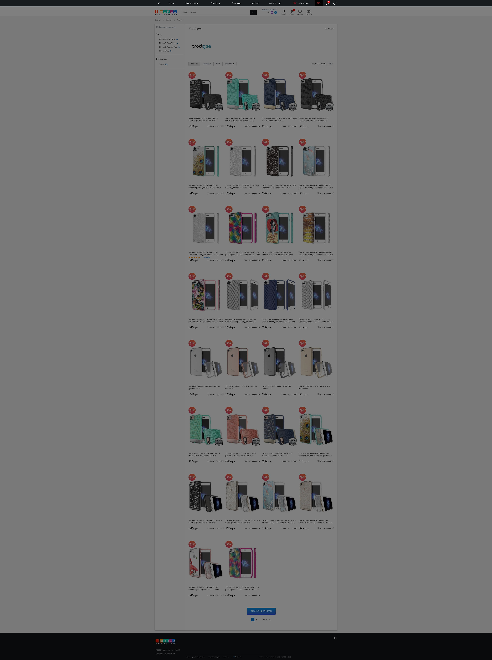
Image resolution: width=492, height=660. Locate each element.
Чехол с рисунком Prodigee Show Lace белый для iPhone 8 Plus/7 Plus (242, 187)
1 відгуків (206, 257)
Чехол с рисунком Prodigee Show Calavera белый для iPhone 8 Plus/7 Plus (205, 254)
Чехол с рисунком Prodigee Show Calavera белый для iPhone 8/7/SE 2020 (316, 522)
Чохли (171, 3)
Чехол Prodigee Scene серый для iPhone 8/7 (276, 388)
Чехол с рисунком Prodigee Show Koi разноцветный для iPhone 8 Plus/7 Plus (316, 187)
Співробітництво (214, 657)
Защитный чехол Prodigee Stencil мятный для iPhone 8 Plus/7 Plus (240, 120)
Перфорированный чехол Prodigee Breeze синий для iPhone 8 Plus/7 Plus (278, 321)
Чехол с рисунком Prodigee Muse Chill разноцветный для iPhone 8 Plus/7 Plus (316, 254)
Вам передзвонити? (269, 9)
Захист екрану (192, 3)
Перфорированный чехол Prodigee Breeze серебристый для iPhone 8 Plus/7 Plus (240, 321)
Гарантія (226, 657)
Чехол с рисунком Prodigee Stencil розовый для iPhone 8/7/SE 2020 (240, 455)
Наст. (265, 620)
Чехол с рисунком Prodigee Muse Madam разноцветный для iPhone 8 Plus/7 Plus (277, 254)
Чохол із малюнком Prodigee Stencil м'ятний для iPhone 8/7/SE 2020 (204, 455)
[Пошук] (253, 12)
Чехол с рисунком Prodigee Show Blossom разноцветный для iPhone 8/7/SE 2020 (203, 589)
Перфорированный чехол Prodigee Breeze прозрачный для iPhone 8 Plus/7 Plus (316, 321)
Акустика (236, 3)
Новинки (194, 63)
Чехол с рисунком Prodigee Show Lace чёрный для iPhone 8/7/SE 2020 (205, 522)
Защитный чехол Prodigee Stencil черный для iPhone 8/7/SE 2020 (203, 120)
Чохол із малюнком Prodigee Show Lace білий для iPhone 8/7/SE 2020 (242, 522)
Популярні (207, 63)
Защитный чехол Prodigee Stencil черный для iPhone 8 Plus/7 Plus (313, 120)
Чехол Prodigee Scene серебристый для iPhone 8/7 (204, 388)
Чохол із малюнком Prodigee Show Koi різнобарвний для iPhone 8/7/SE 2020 (279, 522)
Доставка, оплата (198, 657)
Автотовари (274, 3)
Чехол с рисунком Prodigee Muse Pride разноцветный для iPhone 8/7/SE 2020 (242, 589)
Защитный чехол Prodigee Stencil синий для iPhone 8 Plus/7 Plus (279, 120)
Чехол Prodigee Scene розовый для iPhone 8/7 (241, 388)
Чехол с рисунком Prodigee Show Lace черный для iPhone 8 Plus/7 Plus (279, 187)
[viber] (272, 12)
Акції (218, 63)
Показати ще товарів (261, 611)
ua (318, 3)
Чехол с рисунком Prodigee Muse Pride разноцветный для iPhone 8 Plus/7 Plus (242, 254)
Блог (187, 657)
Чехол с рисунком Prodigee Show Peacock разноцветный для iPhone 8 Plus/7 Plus (204, 187)
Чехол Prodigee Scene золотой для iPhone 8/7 (314, 388)
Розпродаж (302, 3)
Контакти (238, 657)
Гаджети (255, 3)
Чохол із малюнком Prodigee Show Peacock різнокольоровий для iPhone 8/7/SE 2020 (315, 455)
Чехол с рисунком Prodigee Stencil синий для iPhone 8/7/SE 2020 (277, 455)
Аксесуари (216, 3)
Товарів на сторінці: (318, 64)
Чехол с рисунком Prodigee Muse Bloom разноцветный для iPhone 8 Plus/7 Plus (205, 321)
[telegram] (275, 12)
